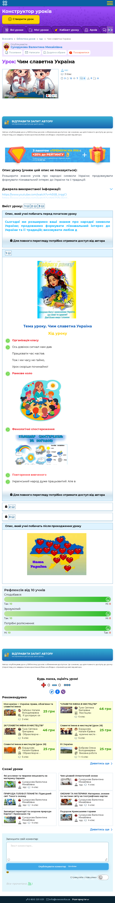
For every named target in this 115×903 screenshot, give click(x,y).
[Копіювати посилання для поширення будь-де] (52, 691)
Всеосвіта (7, 39)
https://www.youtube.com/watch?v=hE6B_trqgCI (34, 194)
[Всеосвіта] (4, 3)
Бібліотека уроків (26, 39)
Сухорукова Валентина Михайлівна (36, 47)
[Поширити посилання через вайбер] (63, 691)
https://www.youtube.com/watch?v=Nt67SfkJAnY (34, 198)
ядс (41, 39)
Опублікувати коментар (57, 866)
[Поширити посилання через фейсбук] (57, 691)
